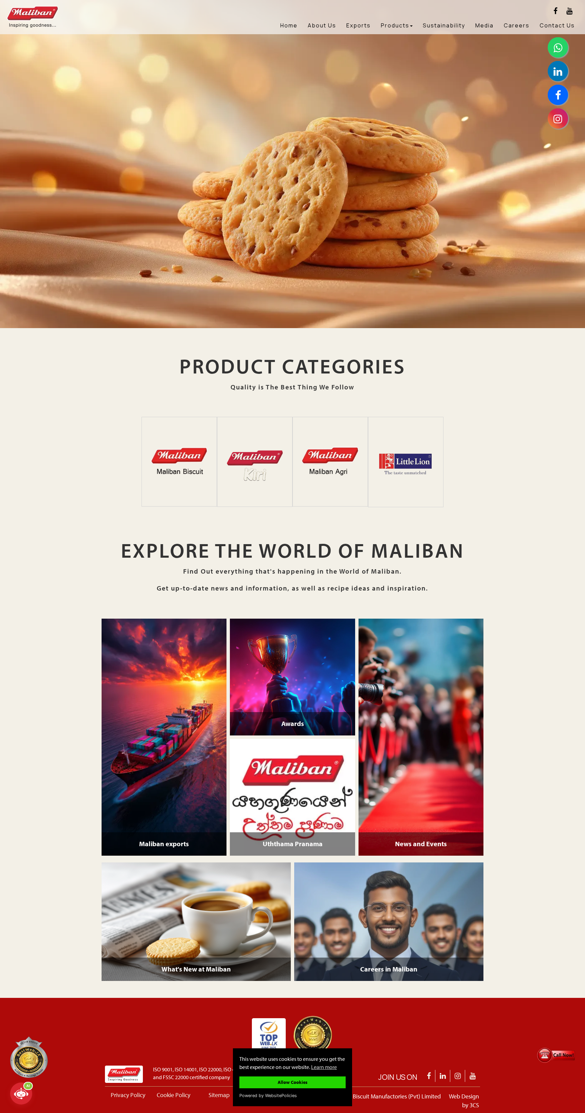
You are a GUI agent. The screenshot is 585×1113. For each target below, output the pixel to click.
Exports (358, 25)
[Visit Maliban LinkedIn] (443, 1076)
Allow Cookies (292, 1082)
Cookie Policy (173, 1095)
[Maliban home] (56, 8)
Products (395, 25)
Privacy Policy (128, 1095)
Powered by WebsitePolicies (268, 1095)
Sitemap (219, 1095)
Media (484, 25)
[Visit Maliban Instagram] (457, 1076)
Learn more (324, 1066)
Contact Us (557, 25)
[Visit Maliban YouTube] (569, 11)
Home (289, 25)
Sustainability (444, 25)
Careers (516, 25)
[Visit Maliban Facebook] (555, 11)
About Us (322, 25)
